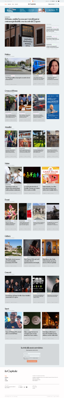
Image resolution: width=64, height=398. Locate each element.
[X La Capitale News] (54, 1)
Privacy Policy (35, 386)
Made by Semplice (56, 396)
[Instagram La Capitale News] (51, 1)
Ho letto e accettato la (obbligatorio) (31, 358)
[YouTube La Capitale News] (58, 1)
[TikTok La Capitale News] (56, 1)
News (6, 4)
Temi (13, 4)
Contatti (16, 4)
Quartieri (9, 4)
